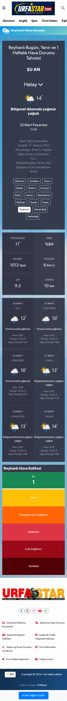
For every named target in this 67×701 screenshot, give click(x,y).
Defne (31, 188)
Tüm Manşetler (47, 647)
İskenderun (44, 195)
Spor (34, 20)
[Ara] (63, 8)
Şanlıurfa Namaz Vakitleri (13, 637)
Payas (45, 202)
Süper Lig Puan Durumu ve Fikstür (17, 649)
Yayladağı (32, 216)
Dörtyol (45, 188)
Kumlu (34, 202)
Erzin (17, 195)
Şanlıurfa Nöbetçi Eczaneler (14, 625)
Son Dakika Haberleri (17, 659)
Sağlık (23, 20)
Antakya (34, 181)
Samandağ (40, 209)
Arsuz (47, 181)
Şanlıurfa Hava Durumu (52, 623)
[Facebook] (21, 611)
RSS (11, 674)
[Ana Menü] (3, 8)
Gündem (9, 20)
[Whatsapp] (46, 611)
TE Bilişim (42, 685)
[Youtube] (40, 611)
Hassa (29, 195)
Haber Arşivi (46, 659)
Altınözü (19, 181)
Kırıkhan (21, 202)
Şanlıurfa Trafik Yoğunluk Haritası (45, 637)
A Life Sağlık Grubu (33, 695)
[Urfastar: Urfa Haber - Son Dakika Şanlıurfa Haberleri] (33, 8)
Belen (19, 188)
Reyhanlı (24, 209)
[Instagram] (33, 611)
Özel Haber (50, 20)
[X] (27, 611)
